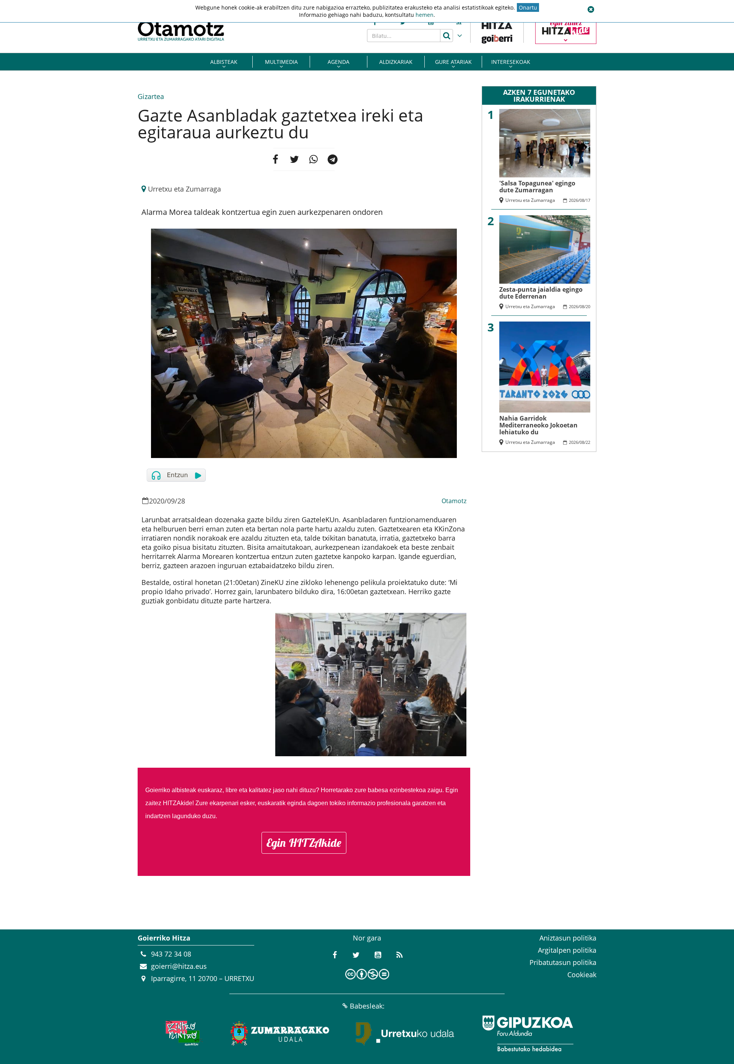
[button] (590, 9)
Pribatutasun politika (562, 962)
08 (582, 200)
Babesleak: (367, 1005)
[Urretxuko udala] (405, 1033)
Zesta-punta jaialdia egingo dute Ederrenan (541, 293)
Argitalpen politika (567, 950)
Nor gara (367, 937)
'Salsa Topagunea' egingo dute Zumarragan (537, 186)
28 (181, 500)
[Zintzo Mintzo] (182, 1033)
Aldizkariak (395, 61)
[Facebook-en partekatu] (275, 159)
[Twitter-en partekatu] (294, 159)
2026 (573, 200)
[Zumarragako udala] (280, 1033)
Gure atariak (453, 61)
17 (588, 200)
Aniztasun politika (567, 937)
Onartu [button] (528, 7)
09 (171, 500)
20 (588, 306)
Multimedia (281, 61)
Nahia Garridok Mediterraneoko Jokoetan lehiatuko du (538, 425)
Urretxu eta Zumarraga (184, 188)
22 (588, 442)
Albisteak (223, 61)
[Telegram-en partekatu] (332, 159)
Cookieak (581, 974)
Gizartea (151, 96)
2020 (156, 500)
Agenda (338, 61)
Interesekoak (510, 61)
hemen (425, 14)
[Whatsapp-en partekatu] (313, 159)
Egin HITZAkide (303, 842)
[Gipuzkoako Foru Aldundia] (527, 1033)
